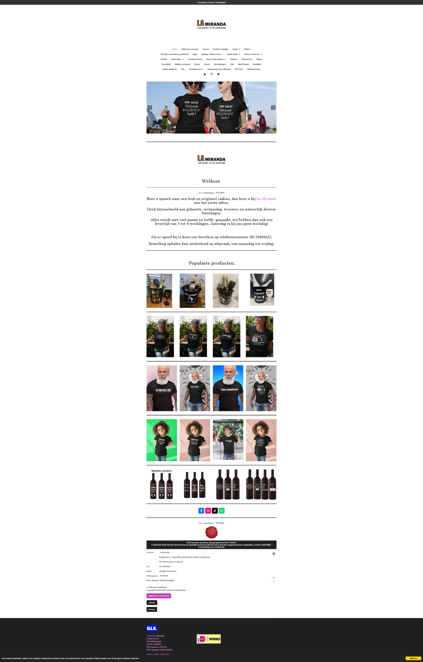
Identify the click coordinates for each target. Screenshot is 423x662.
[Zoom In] (273, 578)
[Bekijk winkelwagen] (218, 74)
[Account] (205, 74)
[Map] (244, 567)
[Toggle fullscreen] (273, 553)
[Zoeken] (211, 74)
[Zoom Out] (273, 581)
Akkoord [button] (413, 658)
